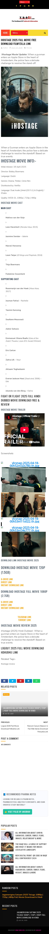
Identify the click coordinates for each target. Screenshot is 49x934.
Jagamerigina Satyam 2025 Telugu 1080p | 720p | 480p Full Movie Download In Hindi (24, 709)
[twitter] (20, 5)
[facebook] (16, 5)
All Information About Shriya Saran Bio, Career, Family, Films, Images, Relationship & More (29, 835)
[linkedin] (24, 5)
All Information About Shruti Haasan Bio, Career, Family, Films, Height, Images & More (30, 869)
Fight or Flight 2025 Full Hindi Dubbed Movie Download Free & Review (20, 400)
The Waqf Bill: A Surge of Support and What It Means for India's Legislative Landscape (31, 847)
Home (5, 32)
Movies (29, 48)
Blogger (38, 930)
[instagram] (28, 5)
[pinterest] (32, 5)
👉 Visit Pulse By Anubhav (17, 811)
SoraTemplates (20, 930)
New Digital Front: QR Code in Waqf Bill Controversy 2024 (31, 857)
